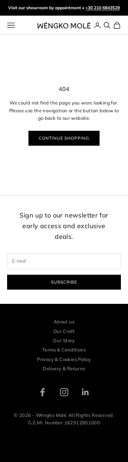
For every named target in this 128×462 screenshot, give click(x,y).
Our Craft (64, 331)
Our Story (64, 340)
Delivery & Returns (64, 368)
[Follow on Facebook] (42, 392)
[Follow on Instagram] (64, 392)
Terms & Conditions (64, 350)
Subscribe (64, 282)
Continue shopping (64, 138)
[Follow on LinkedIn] (85, 392)
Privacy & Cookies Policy (64, 359)
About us (64, 321)
